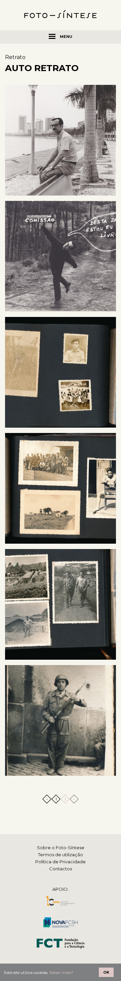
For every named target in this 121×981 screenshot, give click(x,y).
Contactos (60, 868)
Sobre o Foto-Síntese (60, 847)
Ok (106, 972)
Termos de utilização (60, 854)
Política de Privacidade (60, 861)
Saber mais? (61, 972)
